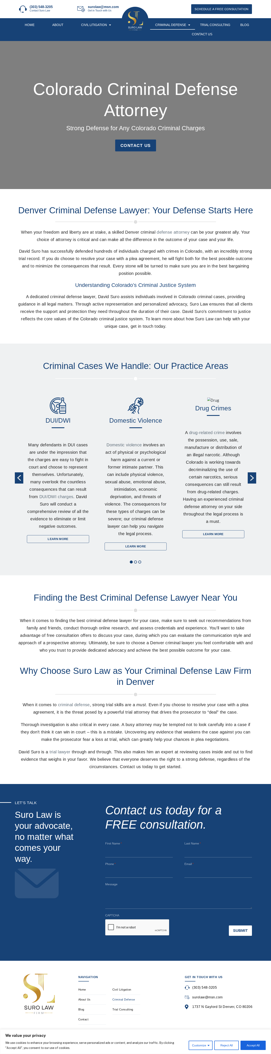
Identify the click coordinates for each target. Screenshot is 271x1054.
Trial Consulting (215, 25)
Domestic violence (124, 445)
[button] (131, 562)
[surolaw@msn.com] (81, 9)
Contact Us (202, 34)
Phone (110, 864)
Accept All (253, 1045)
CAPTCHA (112, 915)
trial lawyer (60, 752)
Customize (199, 1045)
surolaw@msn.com (103, 7)
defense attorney (173, 232)
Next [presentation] (252, 478)
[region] (135, 1041)
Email (189, 864)
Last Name (192, 843)
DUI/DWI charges (56, 496)
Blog (244, 25)
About (57, 25)
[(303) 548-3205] (23, 9)
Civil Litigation (94, 25)
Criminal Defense (170, 25)
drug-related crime (207, 432)
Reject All (226, 1045)
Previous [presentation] (19, 478)
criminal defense (74, 704)
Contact (83, 1019)
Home (30, 25)
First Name (113, 843)
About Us (84, 999)
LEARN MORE (58, 539)
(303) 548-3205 (41, 7)
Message (111, 884)
